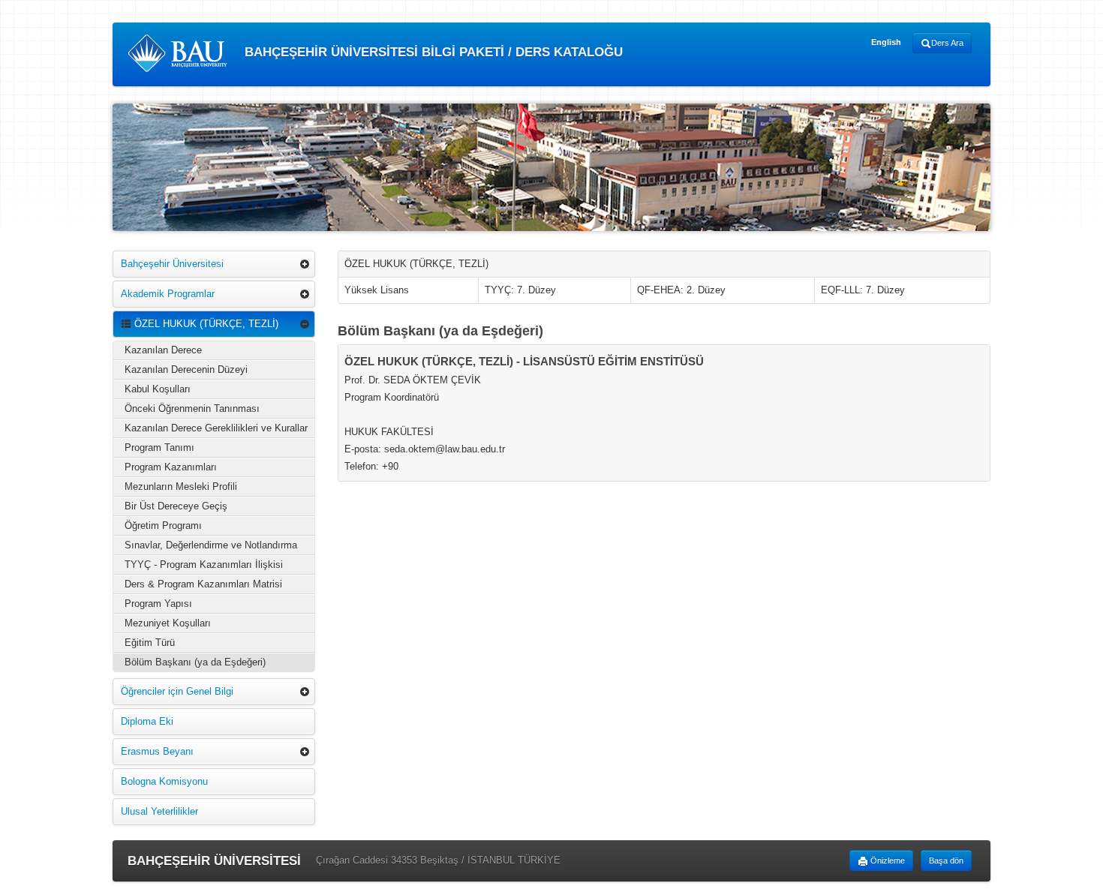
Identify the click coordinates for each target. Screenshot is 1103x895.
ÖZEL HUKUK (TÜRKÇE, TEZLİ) (204, 323)
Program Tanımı (159, 447)
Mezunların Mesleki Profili (181, 486)
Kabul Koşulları (158, 389)
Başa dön (946, 860)
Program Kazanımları (171, 467)
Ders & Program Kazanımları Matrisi (203, 584)
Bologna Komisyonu (164, 781)
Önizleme (886, 860)
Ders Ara (947, 42)
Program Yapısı (158, 603)
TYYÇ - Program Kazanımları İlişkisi (204, 564)
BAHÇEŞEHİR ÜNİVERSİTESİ (214, 861)
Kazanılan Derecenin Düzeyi (186, 369)
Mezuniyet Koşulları (168, 623)
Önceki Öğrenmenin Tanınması (192, 408)
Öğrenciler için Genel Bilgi (177, 691)
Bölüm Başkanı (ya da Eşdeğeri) (195, 662)
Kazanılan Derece (163, 350)
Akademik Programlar (168, 293)
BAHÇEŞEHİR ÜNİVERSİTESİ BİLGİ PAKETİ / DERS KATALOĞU (432, 52)
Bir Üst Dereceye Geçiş (176, 506)
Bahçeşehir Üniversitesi (172, 263)
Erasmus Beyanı (157, 751)
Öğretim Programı (163, 525)
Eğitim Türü (150, 642)
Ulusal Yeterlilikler (159, 811)
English (886, 42)
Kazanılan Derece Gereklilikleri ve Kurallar (216, 428)
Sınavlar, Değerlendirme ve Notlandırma (211, 545)
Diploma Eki (147, 721)
